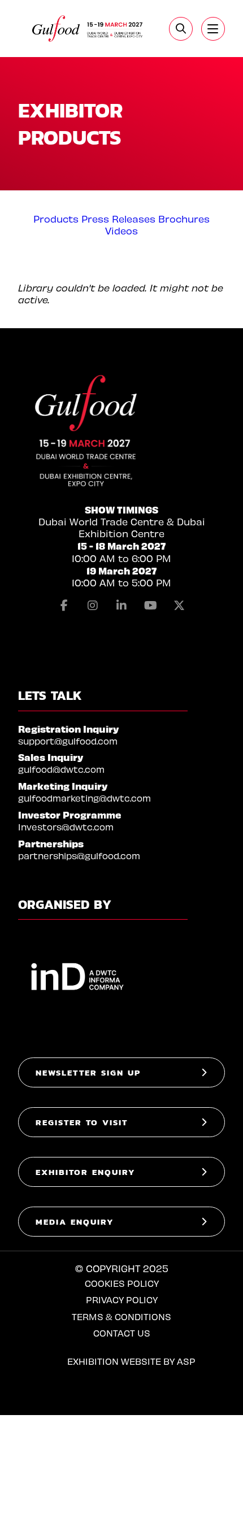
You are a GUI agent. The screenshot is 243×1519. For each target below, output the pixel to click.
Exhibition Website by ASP (131, 1361)
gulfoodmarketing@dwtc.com (84, 798)
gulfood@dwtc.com (61, 769)
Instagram (93, 606)
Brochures (184, 218)
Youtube (150, 606)
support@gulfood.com (68, 740)
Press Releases (118, 218)
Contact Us (121, 1333)
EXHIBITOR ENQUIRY (86, 1171)
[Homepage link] (88, 28)
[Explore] (213, 29)
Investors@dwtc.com (66, 826)
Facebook (64, 606)
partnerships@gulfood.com (79, 855)
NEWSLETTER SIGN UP (88, 1072)
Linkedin (121, 606)
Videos (121, 230)
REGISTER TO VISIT (82, 1122)
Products (56, 218)
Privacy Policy (122, 1299)
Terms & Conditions (121, 1316)
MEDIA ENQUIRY (75, 1221)
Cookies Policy (122, 1283)
